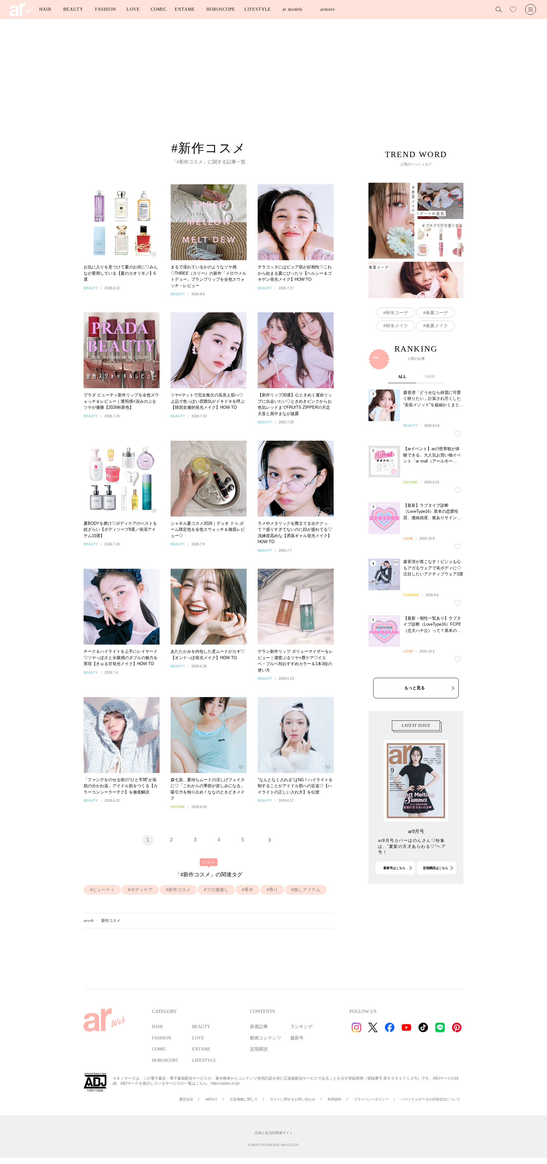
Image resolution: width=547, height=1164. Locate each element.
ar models (292, 9)
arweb (89, 920)
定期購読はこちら (435, 868)
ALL (402, 376)
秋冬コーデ (397, 312)
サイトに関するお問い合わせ (292, 1099)
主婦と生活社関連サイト (274, 1133)
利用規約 (335, 1099)
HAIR (45, 9)
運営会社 (186, 1099)
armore (327, 9)
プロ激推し (217, 889)
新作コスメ (179, 889)
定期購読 (259, 1049)
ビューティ (103, 889)
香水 (248, 889)
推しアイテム (307, 889)
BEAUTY (73, 9)
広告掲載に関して (244, 1099)
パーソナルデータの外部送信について (430, 1099)
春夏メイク (437, 325)
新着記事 (259, 1026)
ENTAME (185, 9)
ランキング (301, 1026)
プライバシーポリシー (371, 1099)
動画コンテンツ (265, 1038)
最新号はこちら (394, 868)
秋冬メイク (397, 325)
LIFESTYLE (257, 9)
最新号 (297, 1038)
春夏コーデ (437, 312)
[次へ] (269, 840)
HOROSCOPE (220, 9)
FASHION (105, 9)
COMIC (159, 9)
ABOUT (211, 1099)
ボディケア (141, 889)
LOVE (133, 9)
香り (273, 889)
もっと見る (414, 687)
